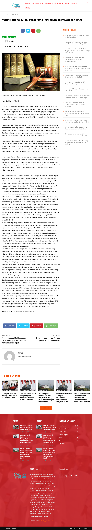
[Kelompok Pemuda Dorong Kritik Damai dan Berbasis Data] (10, 385)
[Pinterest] (33, 31)
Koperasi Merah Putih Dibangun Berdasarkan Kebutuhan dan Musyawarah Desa (74, 59)
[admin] (7, 41)
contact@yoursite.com (46, 521)
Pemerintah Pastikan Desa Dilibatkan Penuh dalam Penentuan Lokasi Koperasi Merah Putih (77, 68)
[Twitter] (28, 31)
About (79, 528)
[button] (87, 3)
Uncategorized (6, 390)
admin (13, 41)
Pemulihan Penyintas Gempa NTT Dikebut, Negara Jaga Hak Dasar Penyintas (75, 104)
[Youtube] (76, 476)
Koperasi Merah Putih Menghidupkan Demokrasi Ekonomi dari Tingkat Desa (26, 438)
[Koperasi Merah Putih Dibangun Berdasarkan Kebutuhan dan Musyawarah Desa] (64, 385)
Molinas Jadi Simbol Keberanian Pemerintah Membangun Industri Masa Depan (77, 113)
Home (3, 15)
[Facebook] (23, 31)
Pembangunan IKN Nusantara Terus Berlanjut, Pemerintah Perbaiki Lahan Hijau (14, 340)
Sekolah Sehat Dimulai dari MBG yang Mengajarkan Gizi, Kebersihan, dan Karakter (76, 142)
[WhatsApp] (38, 31)
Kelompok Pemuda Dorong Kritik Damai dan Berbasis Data (9, 396)
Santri (8, 15)
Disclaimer (72, 528)
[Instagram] (66, 476)
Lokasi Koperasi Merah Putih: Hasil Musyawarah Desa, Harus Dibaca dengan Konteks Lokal (77, 51)
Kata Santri (15, 15)
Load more (45, 408)
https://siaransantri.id (24, 356)
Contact (85, 528)
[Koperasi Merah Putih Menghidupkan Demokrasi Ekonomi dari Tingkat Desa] (28, 385)
